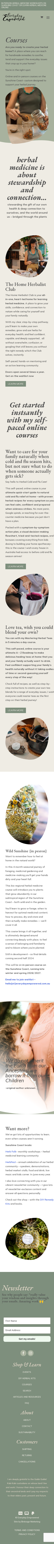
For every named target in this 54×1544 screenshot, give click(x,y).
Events (27, 1372)
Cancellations (27, 1461)
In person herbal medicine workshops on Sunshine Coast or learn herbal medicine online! (23, 5)
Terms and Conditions (27, 1530)
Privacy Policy (27, 1534)
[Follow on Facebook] (23, 1353)
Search (27, 1390)
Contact (27, 1426)
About (27, 1420)
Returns (27, 1455)
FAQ (27, 1403)
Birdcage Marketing (30, 1521)
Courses (27, 1384)
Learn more (16, 383)
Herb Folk (10, 1151)
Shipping (27, 1449)
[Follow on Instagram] (31, 1353)
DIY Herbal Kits (27, 1378)
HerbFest (10, 1162)
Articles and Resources (27, 1396)
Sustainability (27, 1432)
